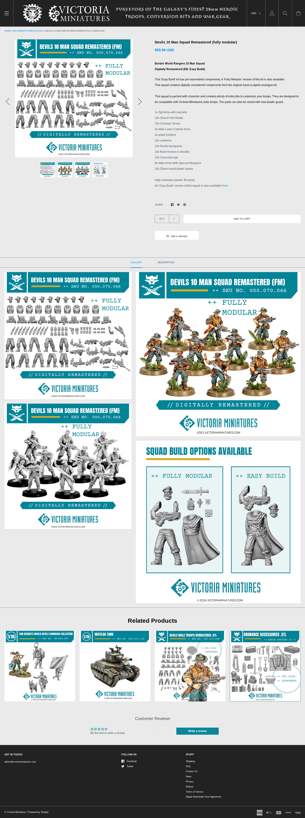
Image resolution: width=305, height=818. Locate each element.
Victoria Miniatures (16, 812)
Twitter (130, 766)
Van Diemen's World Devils (28, 31)
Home (7, 31)
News (189, 776)
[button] (177, 235)
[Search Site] (285, 13)
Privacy (190, 781)
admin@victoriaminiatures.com (20, 761)
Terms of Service (194, 791)
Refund (189, 786)
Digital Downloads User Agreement (203, 796)
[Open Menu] (6, 13)
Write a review (197, 731)
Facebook (132, 761)
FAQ (188, 766)
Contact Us (191, 771)
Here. (225, 185)
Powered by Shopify (38, 812)
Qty (162, 218)
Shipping (190, 761)
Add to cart (242, 218)
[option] (74, 98)
